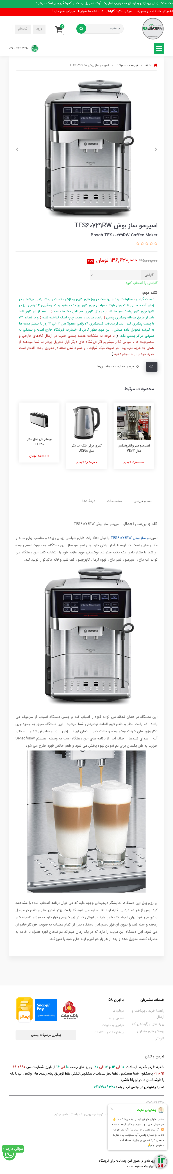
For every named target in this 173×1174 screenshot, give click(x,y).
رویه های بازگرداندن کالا (148, 1024)
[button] (60, 28)
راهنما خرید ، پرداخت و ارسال (148, 1014)
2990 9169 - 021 (19, 48)
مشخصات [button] (114, 501)
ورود (39, 28)
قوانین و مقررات (113, 1025)
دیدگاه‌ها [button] (88, 501)
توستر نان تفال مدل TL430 (39, 442)
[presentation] (156, 149)
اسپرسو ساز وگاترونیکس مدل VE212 (134, 448)
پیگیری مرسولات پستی (46, 1035)
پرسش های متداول (150, 1031)
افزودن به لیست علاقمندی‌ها (116, 366)
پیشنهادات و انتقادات (109, 1032)
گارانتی (159, 1038)
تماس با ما (116, 1018)
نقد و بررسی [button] (143, 501)
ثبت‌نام (22, 28)
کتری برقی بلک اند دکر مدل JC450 (87, 448)
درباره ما (118, 1010)
